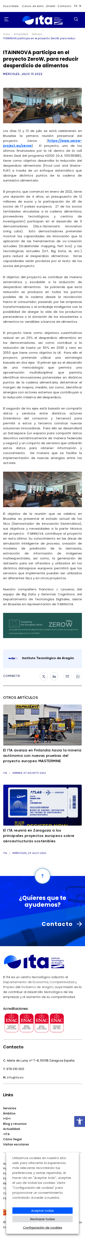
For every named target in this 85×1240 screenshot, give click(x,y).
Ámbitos (9, 1113)
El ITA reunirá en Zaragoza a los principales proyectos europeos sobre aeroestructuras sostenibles (38, 836)
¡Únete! (50, 6)
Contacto (64, 6)
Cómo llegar (12, 1139)
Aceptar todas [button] (42, 1210)
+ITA (6, 1134)
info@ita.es (15, 1077)
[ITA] (42, 24)
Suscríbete (11, 6)
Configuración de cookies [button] (42, 1227)
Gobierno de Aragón (37, 987)
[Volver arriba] (42, 876)
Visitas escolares (16, 1144)
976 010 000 (15, 1069)
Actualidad (11, 1129)
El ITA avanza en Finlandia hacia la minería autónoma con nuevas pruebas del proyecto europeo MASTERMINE (42, 756)
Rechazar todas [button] (42, 1219)
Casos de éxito (33, 6)
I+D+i (6, 1119)
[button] (79, 1121)
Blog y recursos (15, 1124)
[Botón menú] (5, 19)
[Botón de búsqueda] (76, 19)
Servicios (9, 1108)
